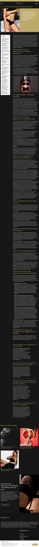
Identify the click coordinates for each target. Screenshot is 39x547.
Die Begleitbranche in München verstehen (5, 48)
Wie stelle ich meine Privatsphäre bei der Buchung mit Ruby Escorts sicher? (5, 81)
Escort (21, 533)
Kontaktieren (22, 539)
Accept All (35, 544)
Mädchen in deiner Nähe (23, 536)
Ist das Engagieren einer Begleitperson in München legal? (5, 77)
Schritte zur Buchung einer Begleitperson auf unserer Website (5, 68)
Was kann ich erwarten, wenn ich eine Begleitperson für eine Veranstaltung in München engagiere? (5, 87)
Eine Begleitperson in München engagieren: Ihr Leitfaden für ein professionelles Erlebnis (5, 40)
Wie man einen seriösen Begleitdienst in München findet (5, 51)
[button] (36, 0)
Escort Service (22, 534)
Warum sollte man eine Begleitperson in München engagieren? (5, 44)
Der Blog (4, 6)
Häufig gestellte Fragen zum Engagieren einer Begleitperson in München (5, 73)
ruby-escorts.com (22, 284)
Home (2, 6)
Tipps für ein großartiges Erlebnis (5, 65)
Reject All (29, 544)
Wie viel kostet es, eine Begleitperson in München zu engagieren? (5, 92)
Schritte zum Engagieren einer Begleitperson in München (5, 55)
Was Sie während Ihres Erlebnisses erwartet (5, 58)
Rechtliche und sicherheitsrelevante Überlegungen (5, 61)
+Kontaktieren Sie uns (5, 504)
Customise (23, 544)
